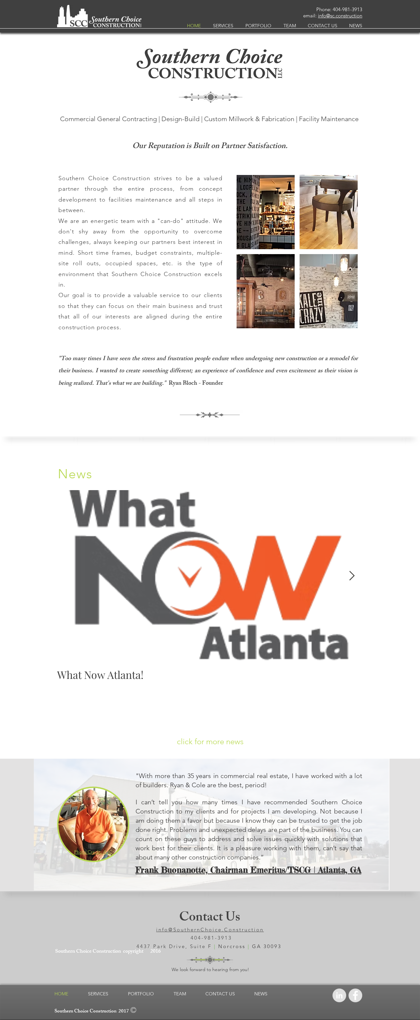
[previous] (250, 257)
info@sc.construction (340, 15)
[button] (266, 212)
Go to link (248, 243)
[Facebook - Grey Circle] (355, 995)
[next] (343, 257)
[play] (344, 323)
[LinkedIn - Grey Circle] (339, 995)
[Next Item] (352, 576)
